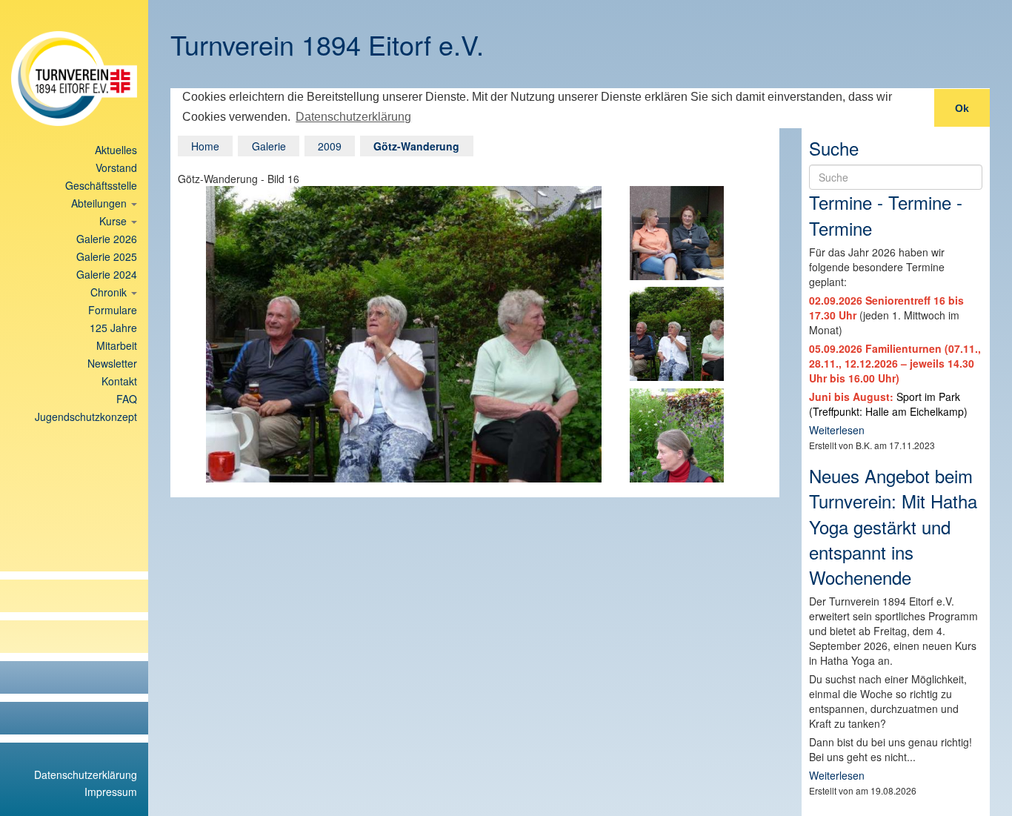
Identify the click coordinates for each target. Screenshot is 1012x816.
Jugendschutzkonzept (86, 416)
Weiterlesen (837, 429)
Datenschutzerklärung (85, 774)
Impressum (110, 791)
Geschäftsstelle (101, 185)
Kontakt (119, 381)
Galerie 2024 (106, 274)
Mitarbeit (116, 345)
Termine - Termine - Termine (885, 214)
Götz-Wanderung (416, 146)
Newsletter (112, 363)
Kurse (114, 220)
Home (205, 146)
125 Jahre (113, 327)
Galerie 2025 (106, 256)
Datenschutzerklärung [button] (353, 116)
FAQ (126, 398)
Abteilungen (100, 203)
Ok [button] (962, 108)
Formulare (112, 309)
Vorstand (116, 167)
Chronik (110, 292)
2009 (330, 146)
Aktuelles (116, 149)
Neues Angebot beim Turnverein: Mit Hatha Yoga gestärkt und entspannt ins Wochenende (893, 526)
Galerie (269, 146)
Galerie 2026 (106, 238)
